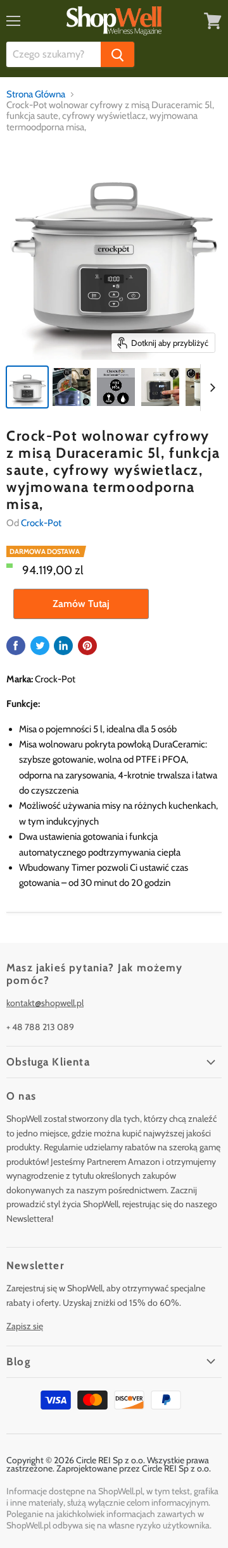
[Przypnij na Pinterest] (87, 645)
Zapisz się (24, 1326)
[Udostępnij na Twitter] (39, 645)
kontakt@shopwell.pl (45, 1003)
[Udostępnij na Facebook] (15, 645)
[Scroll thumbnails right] (210, 387)
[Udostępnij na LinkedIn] (63, 645)
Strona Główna (35, 94)
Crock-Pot (41, 523)
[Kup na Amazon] (114, 252)
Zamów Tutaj (81, 604)
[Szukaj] (117, 54)
